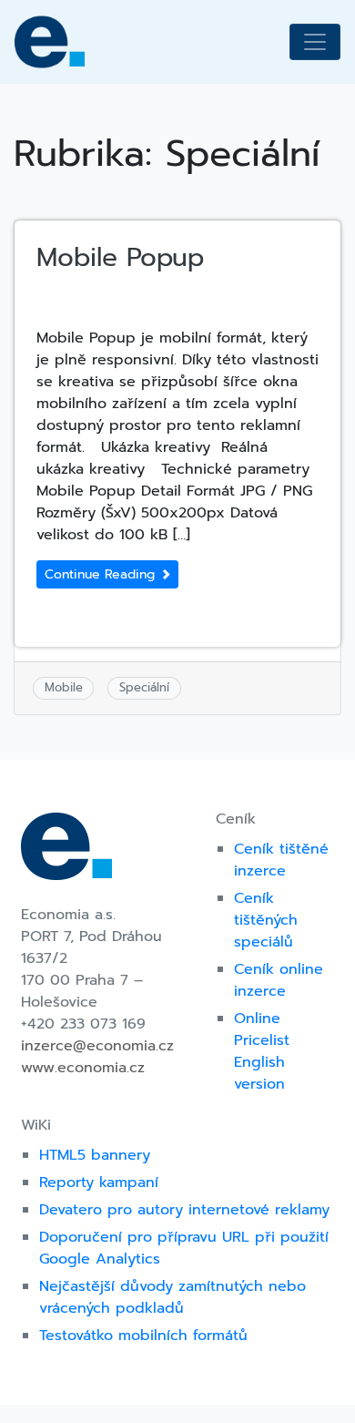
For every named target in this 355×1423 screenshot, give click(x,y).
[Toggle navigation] (314, 42)
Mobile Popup (120, 257)
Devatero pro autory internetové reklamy (184, 1210)
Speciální (144, 687)
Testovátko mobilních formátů (143, 1335)
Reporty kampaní (98, 1182)
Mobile (64, 687)
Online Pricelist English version (261, 1051)
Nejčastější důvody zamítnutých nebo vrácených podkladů (172, 1297)
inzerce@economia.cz (97, 1046)
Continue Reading (102, 574)
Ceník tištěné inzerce (281, 860)
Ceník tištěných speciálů (266, 920)
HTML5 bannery (94, 1155)
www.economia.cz (83, 1068)
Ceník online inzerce (278, 980)
